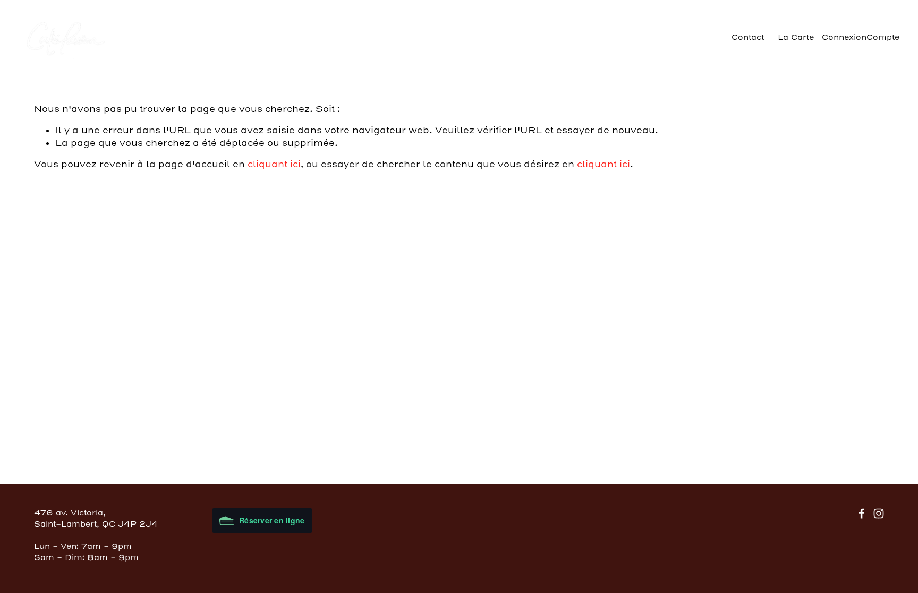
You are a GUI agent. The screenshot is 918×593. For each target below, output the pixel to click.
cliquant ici (274, 164)
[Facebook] (861, 513)
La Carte (796, 37)
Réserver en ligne (271, 520)
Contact (748, 37)
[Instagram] (878, 513)
